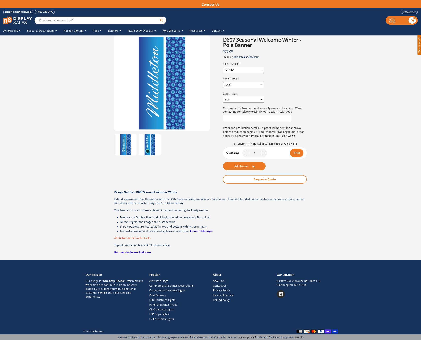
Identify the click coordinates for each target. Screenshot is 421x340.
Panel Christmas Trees (163, 305)
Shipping (228, 56)
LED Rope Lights (159, 314)
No (301, 337)
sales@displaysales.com (18, 11)
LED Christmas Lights (162, 300)
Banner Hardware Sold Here (132, 252)
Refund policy (221, 300)
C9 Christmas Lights (161, 309)
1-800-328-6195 (44, 11)
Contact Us (220, 285)
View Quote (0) (419, 45)
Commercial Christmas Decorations (171, 285)
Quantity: (232, 152)
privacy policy (246, 337)
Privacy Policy (221, 290)
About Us (218, 281)
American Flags (158, 281)
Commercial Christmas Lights (167, 290)
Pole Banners (157, 295)
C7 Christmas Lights (161, 319)
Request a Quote (265, 179)
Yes (297, 337)
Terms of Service (223, 295)
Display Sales (97, 331)
